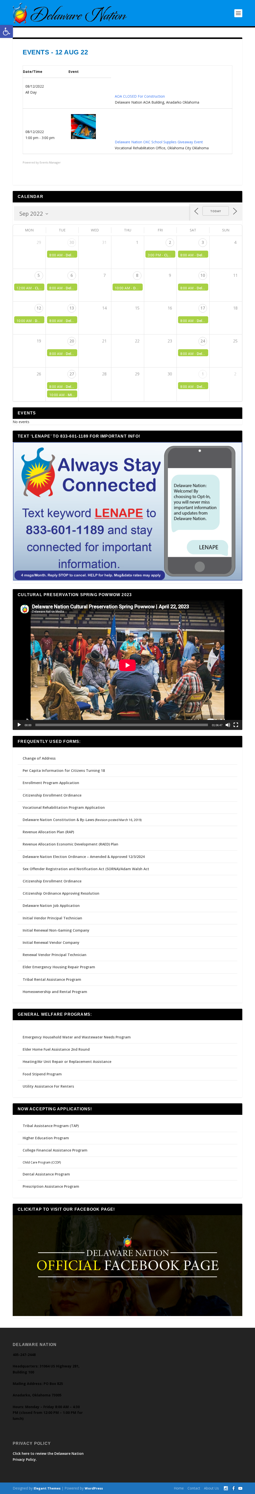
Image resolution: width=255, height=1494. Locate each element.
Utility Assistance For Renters (48, 1086)
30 (71, 242)
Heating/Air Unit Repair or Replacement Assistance (67, 1061)
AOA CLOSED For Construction (140, 96)
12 (39, 308)
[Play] (19, 724)
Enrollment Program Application (51, 782)
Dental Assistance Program (46, 1174)
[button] (6, 31)
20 (71, 341)
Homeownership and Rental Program (55, 991)
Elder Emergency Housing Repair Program (59, 967)
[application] (127, 665)
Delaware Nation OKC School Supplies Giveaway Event (159, 142)
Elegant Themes (47, 1488)
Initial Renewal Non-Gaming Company (56, 930)
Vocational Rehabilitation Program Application (64, 807)
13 (71, 308)
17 (202, 308)
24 (202, 341)
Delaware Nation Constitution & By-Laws (58, 819)
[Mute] (227, 724)
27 (71, 374)
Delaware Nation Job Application (51, 905)
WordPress (94, 1488)
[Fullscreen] (235, 724)
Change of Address (39, 758)
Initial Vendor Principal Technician (52, 918)
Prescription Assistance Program (51, 1186)
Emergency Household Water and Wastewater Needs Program (77, 1037)
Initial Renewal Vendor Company (51, 942)
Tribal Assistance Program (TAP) (51, 1125)
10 (202, 275)
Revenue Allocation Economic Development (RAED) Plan (70, 844)
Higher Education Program (46, 1138)
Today (215, 211)
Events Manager (50, 162)
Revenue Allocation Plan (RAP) (48, 832)
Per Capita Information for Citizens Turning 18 (64, 770)
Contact (194, 1488)
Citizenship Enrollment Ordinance (52, 795)
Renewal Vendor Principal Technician (54, 954)
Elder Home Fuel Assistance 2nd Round (56, 1049)
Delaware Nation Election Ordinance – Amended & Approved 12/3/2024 (84, 856)
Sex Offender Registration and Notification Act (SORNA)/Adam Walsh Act (86, 868)
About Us (211, 1488)
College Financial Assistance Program (55, 1150)
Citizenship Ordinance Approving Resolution (61, 893)
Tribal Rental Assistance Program (52, 979)
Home (179, 1488)
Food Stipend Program (42, 1074)
